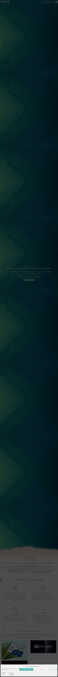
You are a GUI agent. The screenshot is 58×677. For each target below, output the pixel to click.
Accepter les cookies (26, 669)
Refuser (41, 669)
